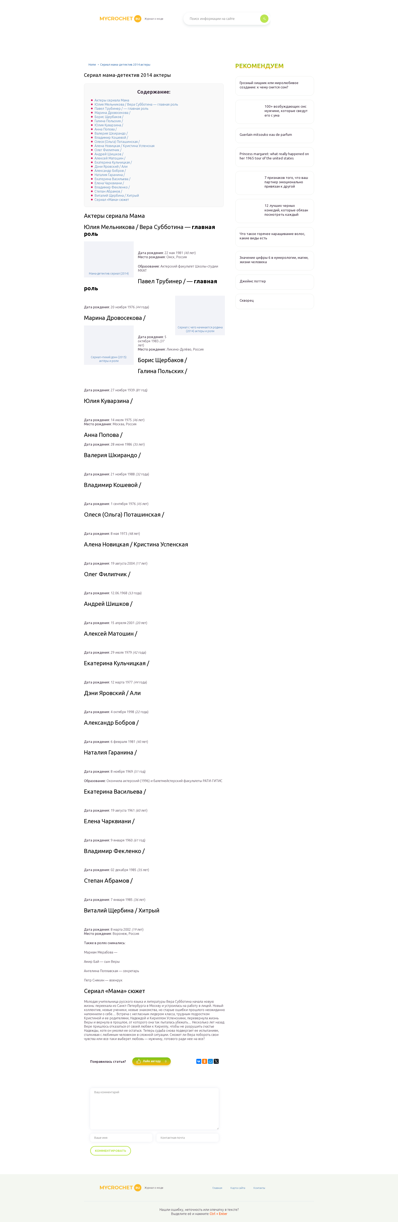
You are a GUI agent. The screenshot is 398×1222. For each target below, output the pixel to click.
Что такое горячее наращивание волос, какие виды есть (272, 236)
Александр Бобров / (110, 170)
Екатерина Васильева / (112, 179)
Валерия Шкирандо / (111, 133)
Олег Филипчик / (108, 150)
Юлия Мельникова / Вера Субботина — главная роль (136, 104)
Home (92, 64)
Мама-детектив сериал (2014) (109, 273)
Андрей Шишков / (109, 154)
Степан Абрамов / (108, 191)
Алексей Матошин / (110, 158)
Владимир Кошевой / (111, 137)
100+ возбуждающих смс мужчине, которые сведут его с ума (286, 110)
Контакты (259, 1187)
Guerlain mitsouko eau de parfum (266, 134)
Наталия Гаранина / (110, 175)
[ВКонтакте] (198, 1061)
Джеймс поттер (253, 281)
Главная (217, 1187)
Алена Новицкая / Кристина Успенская (124, 146)
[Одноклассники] (204, 1061)
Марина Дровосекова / (112, 112)
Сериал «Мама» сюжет (112, 199)
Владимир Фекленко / (112, 187)
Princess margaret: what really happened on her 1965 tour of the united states (274, 156)
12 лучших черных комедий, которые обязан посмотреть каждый (286, 210)
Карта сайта (238, 1187)
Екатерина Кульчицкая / (113, 162)
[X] (216, 1061)
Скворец (247, 300)
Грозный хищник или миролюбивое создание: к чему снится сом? (269, 85)
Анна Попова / (106, 129)
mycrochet (120, 19)
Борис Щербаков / (109, 117)
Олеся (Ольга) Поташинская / (117, 141)
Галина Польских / (109, 121)
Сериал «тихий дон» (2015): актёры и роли (109, 359)
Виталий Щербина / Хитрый (117, 195)
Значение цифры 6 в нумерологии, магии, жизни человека (274, 259)
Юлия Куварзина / (109, 125)
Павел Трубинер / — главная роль (121, 108)
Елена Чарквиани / (109, 183)
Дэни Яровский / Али (111, 166)
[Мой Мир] (210, 1061)
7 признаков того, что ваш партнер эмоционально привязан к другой (286, 182)
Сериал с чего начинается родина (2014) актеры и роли (200, 329)
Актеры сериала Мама (112, 100)
